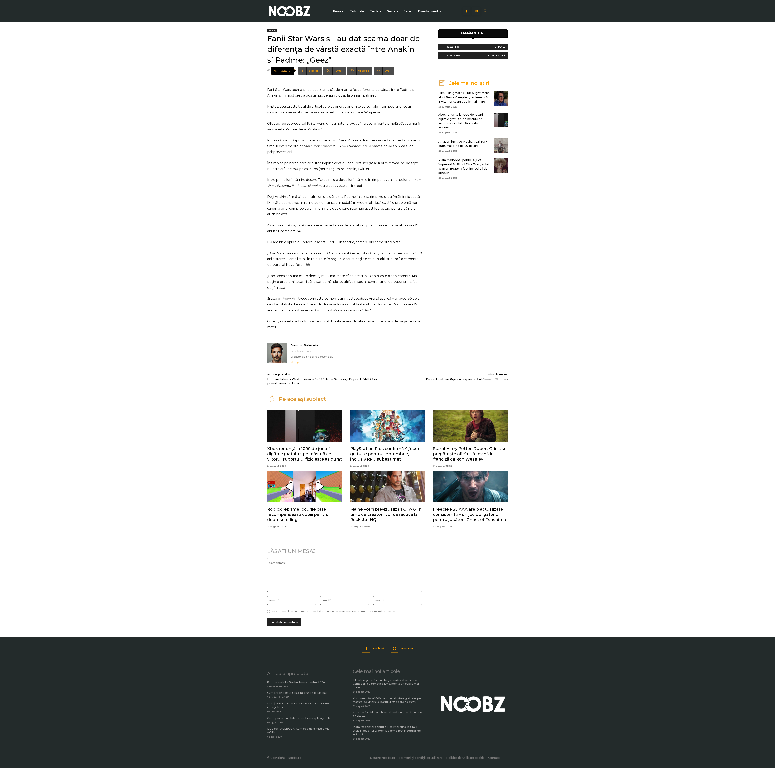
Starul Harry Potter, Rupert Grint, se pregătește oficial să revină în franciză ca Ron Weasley (470, 454)
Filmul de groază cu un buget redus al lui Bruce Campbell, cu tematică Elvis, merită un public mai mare (464, 97)
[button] (485, 11)
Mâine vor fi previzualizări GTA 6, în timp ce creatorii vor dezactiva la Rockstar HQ (386, 514)
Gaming (272, 30)
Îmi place (499, 46)
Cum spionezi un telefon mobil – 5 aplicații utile (299, 718)
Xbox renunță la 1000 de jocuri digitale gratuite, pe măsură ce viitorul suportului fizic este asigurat (304, 454)
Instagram (407, 648)
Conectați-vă (496, 55)
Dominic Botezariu (304, 345)
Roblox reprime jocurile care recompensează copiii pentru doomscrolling (298, 514)
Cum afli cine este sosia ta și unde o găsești (297, 692)
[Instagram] (476, 11)
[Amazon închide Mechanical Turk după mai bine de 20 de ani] (501, 145)
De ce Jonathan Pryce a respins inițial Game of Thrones (467, 379)
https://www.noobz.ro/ (303, 351)
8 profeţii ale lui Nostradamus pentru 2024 (296, 682)
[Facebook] (467, 11)
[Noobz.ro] (289, 11)
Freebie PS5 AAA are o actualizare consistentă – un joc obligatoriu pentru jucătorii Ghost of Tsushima (469, 514)
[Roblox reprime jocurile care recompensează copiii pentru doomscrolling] (304, 486)
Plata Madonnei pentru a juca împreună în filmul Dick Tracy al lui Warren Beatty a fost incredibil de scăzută (387, 730)
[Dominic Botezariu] (277, 354)
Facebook (378, 648)
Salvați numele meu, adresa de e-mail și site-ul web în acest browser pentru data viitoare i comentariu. (335, 611)
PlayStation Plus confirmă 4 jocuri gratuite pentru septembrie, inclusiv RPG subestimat (385, 454)
